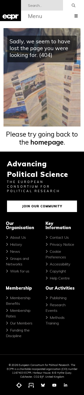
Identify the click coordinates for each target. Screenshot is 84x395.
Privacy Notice (62, 244)
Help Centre (60, 278)
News (15, 251)
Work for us (19, 271)
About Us (18, 237)
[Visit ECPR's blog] (19, 385)
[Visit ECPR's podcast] (31, 385)
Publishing (58, 297)
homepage (47, 142)
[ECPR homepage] (10, 10)
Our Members (21, 323)
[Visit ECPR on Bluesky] (43, 385)
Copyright (58, 271)
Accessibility (60, 264)
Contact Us (59, 237)
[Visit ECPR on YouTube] (54, 385)
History (16, 244)
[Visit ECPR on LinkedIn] (65, 385)
